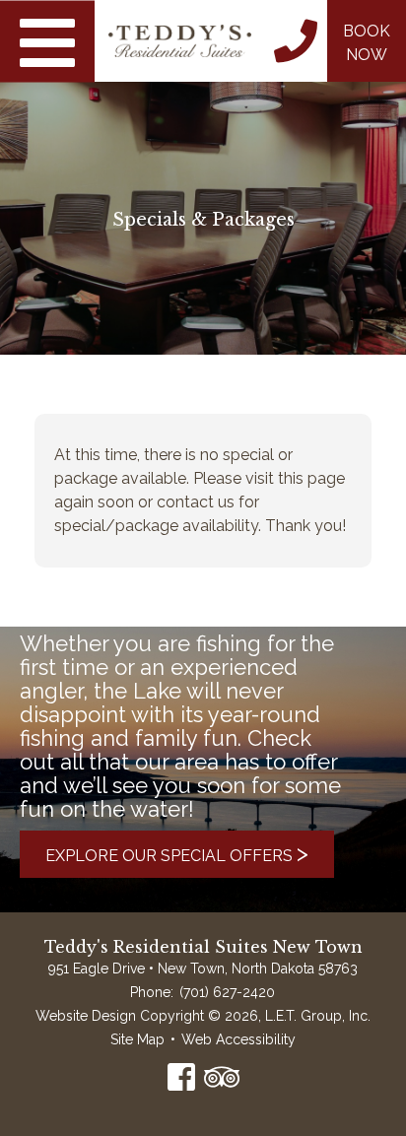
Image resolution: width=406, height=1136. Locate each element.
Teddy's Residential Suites (179, 41)
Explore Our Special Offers (176, 852)
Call (295, 41)
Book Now (366, 43)
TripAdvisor (221, 1077)
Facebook (181, 1077)
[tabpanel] (203, 177)
